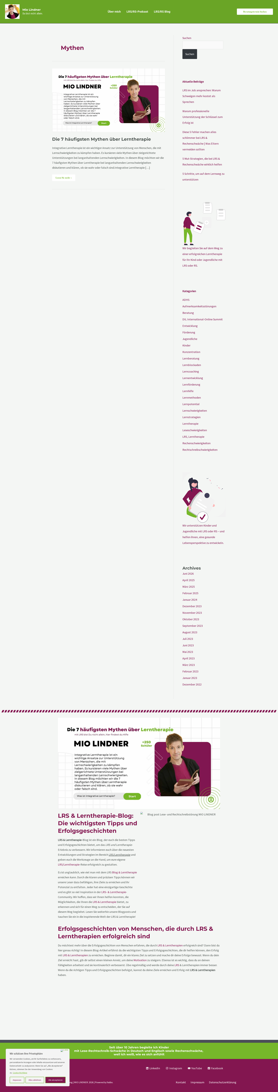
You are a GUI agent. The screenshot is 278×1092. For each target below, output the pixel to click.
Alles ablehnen (35, 1080)
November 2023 (192, 612)
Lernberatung (190, 358)
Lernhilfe (187, 391)
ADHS (185, 300)
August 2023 (189, 632)
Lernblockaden (191, 365)
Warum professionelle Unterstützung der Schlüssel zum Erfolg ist (202, 116)
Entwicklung (190, 326)
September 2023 (192, 625)
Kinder (186, 345)
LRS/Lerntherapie (68, 864)
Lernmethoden (191, 397)
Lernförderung (191, 384)
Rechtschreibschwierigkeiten (199, 449)
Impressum (197, 1082)
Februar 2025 (190, 593)
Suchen (186, 38)
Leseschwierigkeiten (194, 430)
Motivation (140, 960)
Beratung (188, 313)
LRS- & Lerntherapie (113, 892)
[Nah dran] (64, 1051)
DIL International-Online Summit (202, 319)
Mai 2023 (187, 652)
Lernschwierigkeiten (194, 410)
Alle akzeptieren (55, 1080)
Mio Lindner (31, 9)
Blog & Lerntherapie (124, 872)
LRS (176, 965)
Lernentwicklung (192, 378)
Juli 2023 (187, 639)
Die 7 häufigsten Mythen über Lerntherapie (101, 139)
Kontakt (181, 1082)
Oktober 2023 (190, 619)
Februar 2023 (190, 671)
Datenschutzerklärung (222, 1082)
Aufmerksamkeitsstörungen (199, 306)
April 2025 (188, 580)
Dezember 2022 (192, 684)
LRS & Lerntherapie (104, 902)
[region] (38, 1067)
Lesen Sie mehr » (63, 176)
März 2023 (188, 665)
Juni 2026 (188, 573)
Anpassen (17, 1080)
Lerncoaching (190, 371)
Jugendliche (189, 339)
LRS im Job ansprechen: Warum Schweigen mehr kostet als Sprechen (201, 96)
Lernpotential (191, 404)
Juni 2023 (188, 645)
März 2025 (188, 586)
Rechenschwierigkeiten (196, 443)
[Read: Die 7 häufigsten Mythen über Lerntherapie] (108, 100)
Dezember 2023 (192, 606)
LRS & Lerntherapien (170, 945)
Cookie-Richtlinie (20, 1072)
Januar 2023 (189, 678)
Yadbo (110, 1082)
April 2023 (188, 658)
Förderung (188, 332)
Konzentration (191, 352)
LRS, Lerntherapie (193, 436)
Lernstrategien (191, 417)
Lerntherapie (190, 423)
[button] (255, 12)
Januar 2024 (189, 599)
